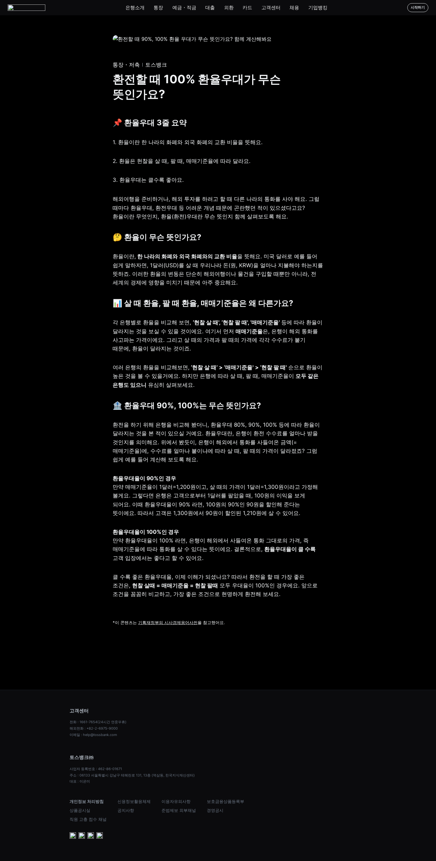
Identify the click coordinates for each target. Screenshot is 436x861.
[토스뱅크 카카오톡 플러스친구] (82, 836)
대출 (210, 7)
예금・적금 (184, 7)
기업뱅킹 (317, 7)
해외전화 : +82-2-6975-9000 (94, 728)
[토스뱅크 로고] (26, 7)
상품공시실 (80, 810)
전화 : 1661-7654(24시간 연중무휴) (98, 722)
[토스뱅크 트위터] (99, 836)
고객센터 (271, 7)
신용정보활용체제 (134, 801)
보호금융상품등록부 (225, 801)
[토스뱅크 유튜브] (73, 836)
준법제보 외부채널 (179, 810)
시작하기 (418, 7)
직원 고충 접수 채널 (88, 819)
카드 (247, 7)
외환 (229, 7)
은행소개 (135, 7)
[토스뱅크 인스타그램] (90, 836)
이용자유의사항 (176, 801)
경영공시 (215, 810)
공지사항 (125, 810)
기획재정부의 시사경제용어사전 (168, 622)
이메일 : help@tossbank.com (93, 734)
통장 (158, 7)
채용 (294, 7)
